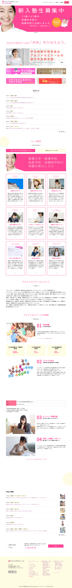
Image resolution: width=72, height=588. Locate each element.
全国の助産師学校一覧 (33, 574)
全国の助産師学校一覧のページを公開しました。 (15, 107)
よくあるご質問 (32, 566)
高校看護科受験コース (47, 567)
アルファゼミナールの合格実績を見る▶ (44, 338)
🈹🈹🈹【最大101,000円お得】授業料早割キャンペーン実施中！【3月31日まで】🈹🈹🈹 (22, 128)
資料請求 (66, 2)
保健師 (11, 111)
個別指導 (44, 568)
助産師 (15, 95)
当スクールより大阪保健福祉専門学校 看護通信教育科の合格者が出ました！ (20, 102)
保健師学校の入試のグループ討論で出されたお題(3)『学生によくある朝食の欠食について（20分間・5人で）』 (27, 497)
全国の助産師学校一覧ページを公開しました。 (15, 517)
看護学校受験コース (46, 564)
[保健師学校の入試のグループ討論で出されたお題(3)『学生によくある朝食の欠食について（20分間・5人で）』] (62, 496)
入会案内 (56, 2)
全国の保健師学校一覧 (33, 573)
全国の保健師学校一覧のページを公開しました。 (15, 113)
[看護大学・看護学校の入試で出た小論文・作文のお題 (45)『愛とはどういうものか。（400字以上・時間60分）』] (62, 530)
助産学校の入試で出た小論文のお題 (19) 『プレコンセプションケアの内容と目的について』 (23, 504)
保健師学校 (12, 495)
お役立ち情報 (32, 571)
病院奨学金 (12, 116)
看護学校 (15, 100)
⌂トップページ (57, 572)
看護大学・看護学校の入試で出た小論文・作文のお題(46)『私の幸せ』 (19, 511)
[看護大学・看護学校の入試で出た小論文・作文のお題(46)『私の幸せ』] (62, 510)
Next (70, 19)
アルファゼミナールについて (47, 2)
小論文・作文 (16, 502)
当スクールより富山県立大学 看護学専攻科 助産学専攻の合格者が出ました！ (20, 97)
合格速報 (11, 95)
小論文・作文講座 (46, 570)
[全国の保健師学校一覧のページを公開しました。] (62, 523)
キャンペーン (16, 126)
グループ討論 (17, 495)
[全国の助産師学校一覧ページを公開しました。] (62, 516)
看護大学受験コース (46, 562)
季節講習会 (45, 571)
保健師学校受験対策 (46, 575)
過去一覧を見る (62, 131)
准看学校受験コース (46, 565)
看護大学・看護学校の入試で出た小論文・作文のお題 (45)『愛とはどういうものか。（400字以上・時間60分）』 (27, 530)
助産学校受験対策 (46, 573)
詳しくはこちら (15, 190)
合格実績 (61, 2)
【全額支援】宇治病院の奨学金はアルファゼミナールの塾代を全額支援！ (20, 118)
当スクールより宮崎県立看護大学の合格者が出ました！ (16, 123)
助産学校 (11, 502)
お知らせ (11, 126)
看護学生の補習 (58, 562)
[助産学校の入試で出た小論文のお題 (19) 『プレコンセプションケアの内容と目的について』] (62, 503)
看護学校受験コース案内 (46, 561)
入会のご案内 (32, 564)
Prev (1, 19)
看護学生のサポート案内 (58, 561)
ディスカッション (23, 495)
